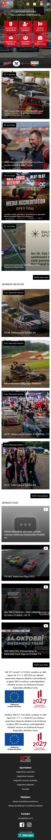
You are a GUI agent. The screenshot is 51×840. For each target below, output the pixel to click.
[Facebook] (34, 4)
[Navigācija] (48, 4)
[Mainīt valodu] (41, 4)
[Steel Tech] (25, 63)
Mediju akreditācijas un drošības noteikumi (26, 806)
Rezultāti (25, 789)
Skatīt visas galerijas (40, 496)
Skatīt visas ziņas (41, 277)
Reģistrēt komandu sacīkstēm (25, 780)
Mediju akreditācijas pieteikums (25, 801)
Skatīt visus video (41, 665)
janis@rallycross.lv (25, 818)
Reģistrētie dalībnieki (25, 785)
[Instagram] (28, 4)
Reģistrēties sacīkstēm (25, 772)
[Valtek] (34, 63)
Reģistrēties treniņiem (25, 776)
